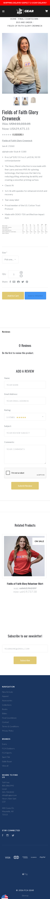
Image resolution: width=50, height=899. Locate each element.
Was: (5, 124)
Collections (7, 705)
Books (5, 709)
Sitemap (25, 895)
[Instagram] (7, 835)
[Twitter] (13, 835)
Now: (5, 128)
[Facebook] (2, 835)
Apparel (5, 696)
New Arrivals (7, 692)
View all (5, 766)
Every (4, 744)
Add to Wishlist (35, 295)
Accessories (7, 700)
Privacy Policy (7, 730)
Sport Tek (6, 757)
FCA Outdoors (8, 748)
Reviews (6, 331)
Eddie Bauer (7, 761)
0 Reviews (18, 134)
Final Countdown (9, 718)
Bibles (4, 713)
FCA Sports (7, 753)
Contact (5, 722)
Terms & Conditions (10, 726)
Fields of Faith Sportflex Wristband (30, 583)
